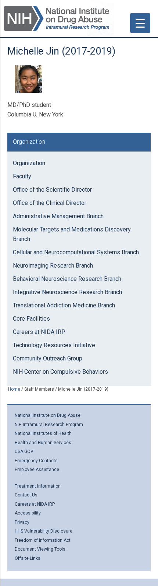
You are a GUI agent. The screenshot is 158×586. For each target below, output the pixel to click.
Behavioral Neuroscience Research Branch (67, 278)
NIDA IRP (56, 18)
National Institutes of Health (43, 433)
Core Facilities (31, 318)
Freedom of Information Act (43, 540)
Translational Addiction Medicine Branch (64, 305)
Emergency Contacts (36, 460)
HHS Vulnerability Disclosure (43, 531)
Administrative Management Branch (58, 216)
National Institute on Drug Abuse (47, 415)
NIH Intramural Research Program (49, 424)
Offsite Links (27, 558)
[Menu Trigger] (140, 23)
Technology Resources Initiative (54, 345)
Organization (29, 163)
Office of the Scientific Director (52, 189)
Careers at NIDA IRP (39, 331)
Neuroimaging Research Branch (53, 265)
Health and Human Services (43, 442)
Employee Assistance (37, 469)
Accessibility (28, 513)
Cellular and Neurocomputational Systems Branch (76, 252)
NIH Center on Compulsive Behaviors (60, 371)
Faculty (22, 176)
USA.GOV (24, 451)
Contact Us (26, 495)
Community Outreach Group (47, 358)
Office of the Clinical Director (49, 202)
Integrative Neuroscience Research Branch (67, 292)
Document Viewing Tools (40, 549)
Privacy (22, 522)
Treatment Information (38, 486)
